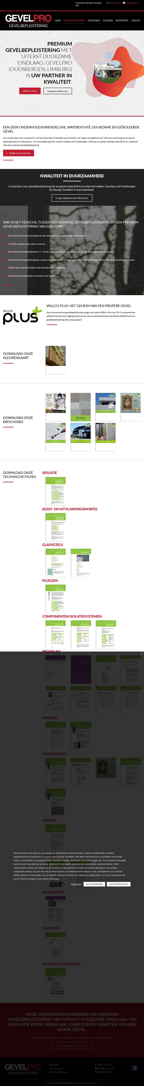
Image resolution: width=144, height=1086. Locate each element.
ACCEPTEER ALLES (118, 884)
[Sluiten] (141, 654)
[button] (107, 68)
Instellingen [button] (76, 884)
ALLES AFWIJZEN (94, 884)
